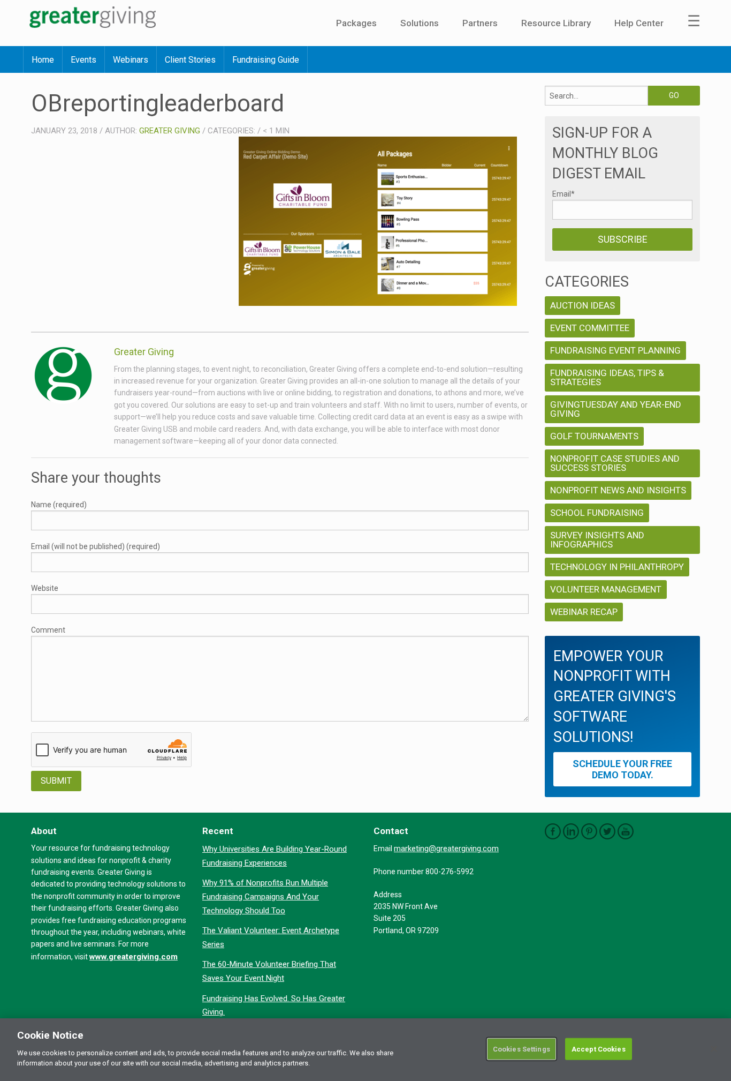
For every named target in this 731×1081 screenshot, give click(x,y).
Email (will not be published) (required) (95, 546)
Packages (356, 23)
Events (83, 60)
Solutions (419, 23)
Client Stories (190, 60)
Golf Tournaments (594, 436)
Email (563, 194)
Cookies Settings (521, 1049)
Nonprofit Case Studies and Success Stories (615, 463)
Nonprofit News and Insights (618, 490)
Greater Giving (169, 131)
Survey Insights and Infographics (597, 540)
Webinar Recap (584, 611)
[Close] (714, 1049)
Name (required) (59, 504)
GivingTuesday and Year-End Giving (615, 409)
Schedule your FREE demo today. (622, 769)
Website (44, 588)
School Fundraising (597, 512)
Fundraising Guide (265, 60)
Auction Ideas (582, 305)
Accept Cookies (599, 1049)
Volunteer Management (605, 589)
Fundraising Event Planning (615, 350)
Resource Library (556, 23)
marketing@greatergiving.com (446, 848)
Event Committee (589, 327)
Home (43, 60)
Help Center (639, 23)
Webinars (130, 60)
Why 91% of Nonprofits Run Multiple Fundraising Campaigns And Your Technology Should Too (265, 896)
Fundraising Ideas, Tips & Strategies (607, 377)
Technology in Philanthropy (617, 566)
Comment (48, 630)
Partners (480, 23)
